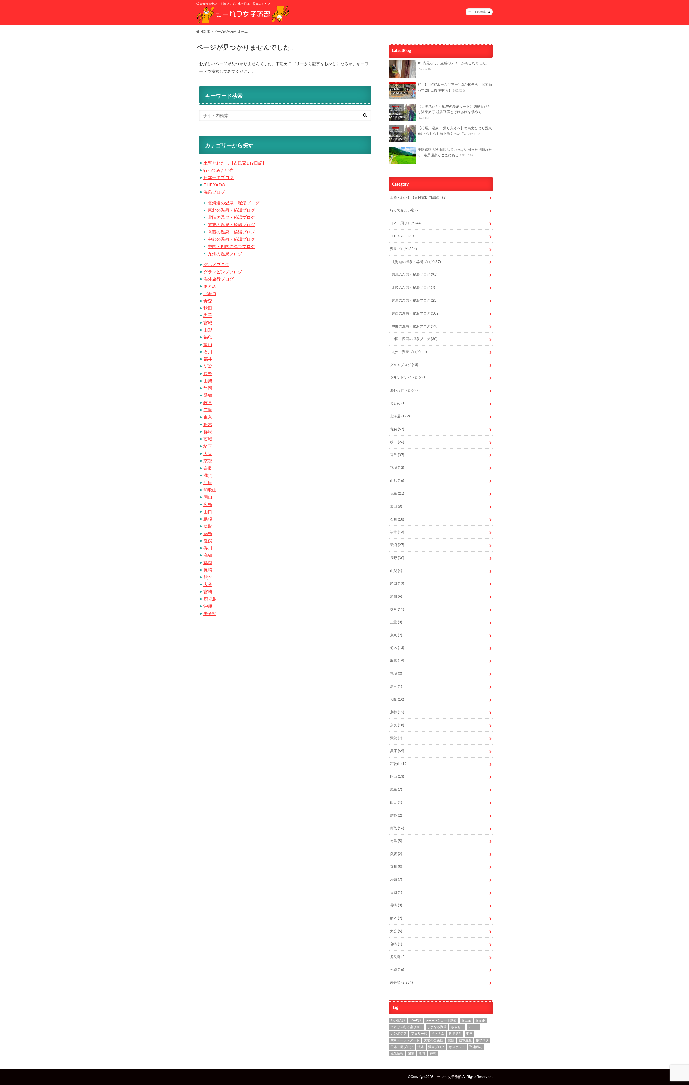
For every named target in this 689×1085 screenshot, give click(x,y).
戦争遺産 (465, 1040)
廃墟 (451, 1040)
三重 (207, 409)
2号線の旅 (398, 1020)
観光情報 (397, 1053)
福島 (207, 337)
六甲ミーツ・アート (405, 1040)
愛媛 (207, 540)
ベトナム (437, 1033)
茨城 (207, 438)
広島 (207, 504)
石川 (207, 351)
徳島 (207, 533)
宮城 (207, 322)
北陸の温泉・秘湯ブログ (231, 217)
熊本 (207, 577)
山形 (207, 329)
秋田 (207, 308)
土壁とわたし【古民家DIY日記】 (235, 162)
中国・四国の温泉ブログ (231, 246)
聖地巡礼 (475, 1047)
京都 (207, 460)
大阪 (207, 453)
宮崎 (207, 591)
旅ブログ (482, 1040)
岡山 (207, 497)
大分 (207, 584)
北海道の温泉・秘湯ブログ (233, 202)
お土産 (466, 1020)
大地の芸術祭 (433, 1040)
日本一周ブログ (218, 177)
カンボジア (399, 1033)
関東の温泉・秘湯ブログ (231, 224)
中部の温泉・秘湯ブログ (231, 239)
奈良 (207, 467)
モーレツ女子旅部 (448, 1076)
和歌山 (209, 489)
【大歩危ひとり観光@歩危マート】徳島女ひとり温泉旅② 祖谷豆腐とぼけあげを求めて (454, 112)
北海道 (209, 293)
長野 (207, 373)
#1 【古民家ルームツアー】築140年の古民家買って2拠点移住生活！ (455, 87)
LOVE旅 (415, 1020)
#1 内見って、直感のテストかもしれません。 (453, 66)
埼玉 (207, 446)
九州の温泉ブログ (225, 253)
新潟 (207, 366)
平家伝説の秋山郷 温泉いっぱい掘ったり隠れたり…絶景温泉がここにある (455, 152)
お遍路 (480, 1020)
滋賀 (207, 475)
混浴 (420, 1047)
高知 (207, 555)
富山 (207, 344)
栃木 (207, 424)
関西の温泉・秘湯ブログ (231, 231)
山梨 (207, 380)
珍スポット (457, 1047)
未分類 (209, 613)
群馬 (207, 431)
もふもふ (457, 1027)
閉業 (411, 1053)
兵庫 (207, 482)
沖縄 (207, 606)
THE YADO (214, 184)
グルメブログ (216, 264)
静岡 (207, 387)
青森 (207, 300)
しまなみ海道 (437, 1027)
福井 (207, 358)
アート (473, 1027)
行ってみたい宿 (218, 170)
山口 (207, 511)
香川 (207, 547)
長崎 (207, 569)
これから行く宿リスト (407, 1027)
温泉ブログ (214, 191)
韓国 (422, 1053)
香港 (433, 1053)
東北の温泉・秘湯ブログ (231, 209)
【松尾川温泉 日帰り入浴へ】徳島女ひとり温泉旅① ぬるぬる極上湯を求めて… (455, 131)
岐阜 (207, 402)
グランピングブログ (222, 271)
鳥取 (207, 526)
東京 (207, 417)
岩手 (207, 315)
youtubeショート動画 (441, 1020)
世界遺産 (455, 1033)
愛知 (207, 395)
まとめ (209, 286)
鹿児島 (209, 598)
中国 (469, 1033)
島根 (207, 518)
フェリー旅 (419, 1033)
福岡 (207, 562)
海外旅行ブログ (218, 278)
